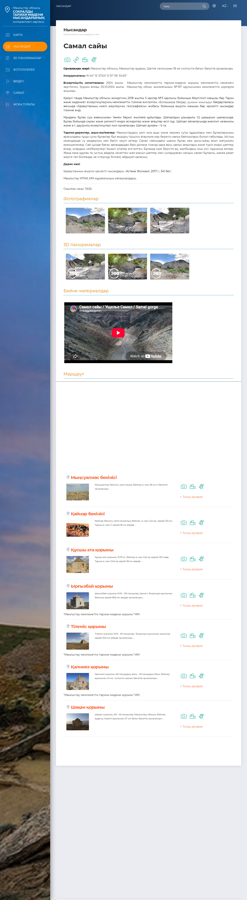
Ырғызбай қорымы (92, 586)
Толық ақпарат (193, 497)
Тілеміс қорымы (88, 626)
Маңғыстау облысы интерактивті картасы (29, 15)
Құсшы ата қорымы (92, 550)
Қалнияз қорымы (90, 666)
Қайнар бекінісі (88, 513)
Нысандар (63, 6)
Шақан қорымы (88, 707)
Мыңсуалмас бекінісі (94, 477)
